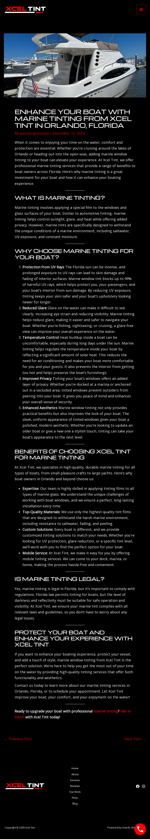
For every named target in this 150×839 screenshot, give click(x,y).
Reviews (75, 786)
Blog (75, 803)
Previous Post (18, 739)
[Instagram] (143, 786)
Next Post (135, 739)
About (75, 774)
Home (75, 768)
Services (75, 780)
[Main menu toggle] (141, 9)
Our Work (75, 792)
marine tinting (106, 711)
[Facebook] (137, 786)
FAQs (75, 797)
